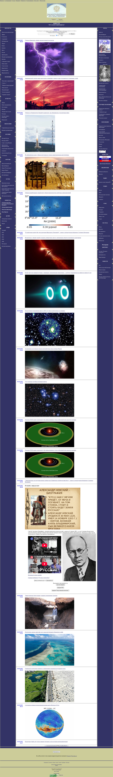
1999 (3, 241)
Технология (101, 142)
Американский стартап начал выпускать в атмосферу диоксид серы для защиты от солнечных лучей (51, 78)
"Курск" (3, 43)
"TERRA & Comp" (103, 112)
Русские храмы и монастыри (5, 117)
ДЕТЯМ (8, 216)
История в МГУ (5, 140)
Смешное (101, 199)
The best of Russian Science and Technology (105, 277)
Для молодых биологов (105, 163)
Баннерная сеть (102, 254)
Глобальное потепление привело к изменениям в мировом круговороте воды (45, 668)
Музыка (3, 109)
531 (47, 745)
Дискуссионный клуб (6, 163)
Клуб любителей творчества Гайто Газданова (8, 189)
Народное (101, 197)
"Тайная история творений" (8, 85)
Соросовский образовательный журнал (104, 132)
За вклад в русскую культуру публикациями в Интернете (8, 204)
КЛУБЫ (8, 179)
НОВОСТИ (105, 261)
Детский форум (5, 175)
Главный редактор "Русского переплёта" (39, 577)
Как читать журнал (103, 214)
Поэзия (3, 52)
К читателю (4, 36)
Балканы (3, 48)
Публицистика (5, 41)
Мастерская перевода (6, 196)
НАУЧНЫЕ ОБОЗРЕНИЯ (105, 104)
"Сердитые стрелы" (6, 94)
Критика (3, 59)
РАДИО (105, 178)
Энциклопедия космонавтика (102, 86)
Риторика (4, 113)
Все (100, 265)
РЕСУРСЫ (105, 223)
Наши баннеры (102, 257)
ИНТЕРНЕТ (105, 247)
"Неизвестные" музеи (6, 111)
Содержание (8, 0)
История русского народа (35, 575)
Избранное (101, 238)
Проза (3, 50)
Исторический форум (6, 172)
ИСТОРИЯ (7, 134)
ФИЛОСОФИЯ (7, 123)
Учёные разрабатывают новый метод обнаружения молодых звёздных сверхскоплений (48, 192)
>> (67, 745)
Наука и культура (102, 62)
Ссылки (60, 762)
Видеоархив (4, 119)
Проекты (101, 229)
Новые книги (4, 63)
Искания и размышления (7, 57)
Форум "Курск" (5, 170)
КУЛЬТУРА (8, 98)
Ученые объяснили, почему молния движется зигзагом (39, 40)
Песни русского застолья (104, 194)
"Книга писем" (5, 87)
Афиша (3, 34)
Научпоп (101, 174)
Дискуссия (42, 0)
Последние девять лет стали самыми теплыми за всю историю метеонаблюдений (46, 741)
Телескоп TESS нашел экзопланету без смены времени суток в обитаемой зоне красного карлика (50, 419)
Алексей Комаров (58, 769)
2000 (3, 239)
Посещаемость (102, 231)
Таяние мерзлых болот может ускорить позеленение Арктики (41, 595)
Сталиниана (4, 155)
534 (53, 745)
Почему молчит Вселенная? (105, 36)
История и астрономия (104, 57)
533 (51, 745)
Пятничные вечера (6, 183)
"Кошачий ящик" (5, 89)
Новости (23, 0)
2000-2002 (105, 64)
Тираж (100, 218)
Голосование (29, 0)
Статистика (63, 762)
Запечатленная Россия (6, 153)
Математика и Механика (104, 139)
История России (5, 138)
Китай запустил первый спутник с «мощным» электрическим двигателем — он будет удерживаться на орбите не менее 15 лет (58, 272)
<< (45, 745)
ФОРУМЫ (7, 159)
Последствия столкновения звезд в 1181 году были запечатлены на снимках (45, 310)
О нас (13, 0)
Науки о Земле (102, 137)
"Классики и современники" (8, 80)
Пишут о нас (101, 216)
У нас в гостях (5, 65)
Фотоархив (4, 243)
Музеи (100, 190)
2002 (3, 234)
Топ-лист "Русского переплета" (103, 252)
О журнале (101, 212)
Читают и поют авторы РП (104, 182)
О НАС (105, 203)
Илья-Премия (5, 212)
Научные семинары (103, 100)
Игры (100, 192)
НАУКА (105, 28)
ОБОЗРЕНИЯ (8, 76)
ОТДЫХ (105, 186)
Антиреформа (102, 129)
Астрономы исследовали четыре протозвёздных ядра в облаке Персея (43, 348)
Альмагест (4, 150)
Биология (101, 135)
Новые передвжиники (6, 104)
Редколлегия (101, 207)
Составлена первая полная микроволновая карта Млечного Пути (42, 705)
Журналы (101, 233)
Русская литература (103, 148)
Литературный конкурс (7, 207)
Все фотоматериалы (6, 246)
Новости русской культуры (7, 32)
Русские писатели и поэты (104, 236)
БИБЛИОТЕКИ (105, 167)
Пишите (18, 0)
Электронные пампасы (7, 218)
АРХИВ (8, 227)
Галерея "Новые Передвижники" (56, 764)
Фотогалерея (4, 107)
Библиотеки (101, 240)
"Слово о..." (4, 83)
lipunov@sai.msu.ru (72, 756)
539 (64, 745)
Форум (3, 223)
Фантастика (4, 221)
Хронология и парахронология (5, 145)
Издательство (5, 68)
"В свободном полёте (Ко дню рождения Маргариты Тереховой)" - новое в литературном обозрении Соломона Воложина (57, 232)
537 (60, 745)
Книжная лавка (5, 70)
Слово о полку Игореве (7, 142)
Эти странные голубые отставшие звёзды (36, 381)
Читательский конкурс (7, 209)
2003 (3, 232)
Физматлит (101, 94)
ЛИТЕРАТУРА (8, 28)
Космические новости (103, 83)
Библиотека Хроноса (103, 171)
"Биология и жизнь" (103, 118)
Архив (57, 762)
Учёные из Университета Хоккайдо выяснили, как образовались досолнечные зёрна (47, 112)
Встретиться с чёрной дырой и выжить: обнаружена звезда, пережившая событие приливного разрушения (53, 237)
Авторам (101, 209)
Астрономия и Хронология (7, 148)
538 (62, 745)
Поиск (100, 227)
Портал (2, 0)
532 (49, 745)
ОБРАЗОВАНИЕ (105, 122)
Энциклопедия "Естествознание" (103, 89)
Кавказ (3, 45)
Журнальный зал (5, 72)
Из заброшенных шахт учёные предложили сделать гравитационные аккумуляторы (47, 155)
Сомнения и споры (6, 61)
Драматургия (4, 54)
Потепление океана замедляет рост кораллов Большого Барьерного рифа (44, 632)
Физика (100, 144)
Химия (100, 146)
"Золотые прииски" (6, 92)
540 (66, 745)
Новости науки (102, 269)
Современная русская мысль (8, 127)
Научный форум (5, 165)
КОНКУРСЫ (8, 200)
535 (55, 745)
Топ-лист (36, 0)
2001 (3, 237)
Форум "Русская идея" (6, 168)
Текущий (4, 230)
